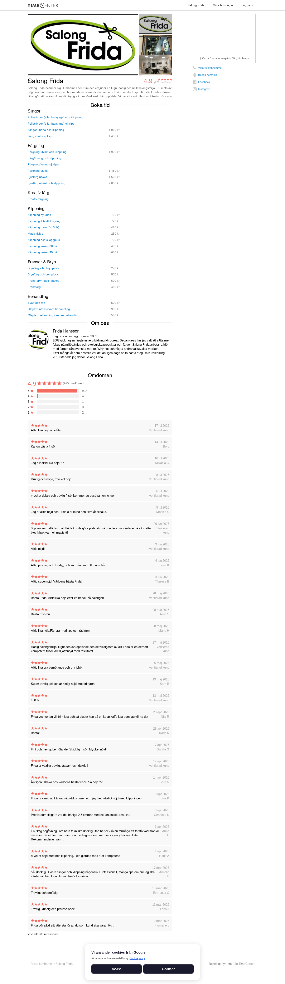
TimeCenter (247, 963)
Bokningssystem (220, 963)
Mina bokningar (223, 5)
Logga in (247, 5)
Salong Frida (196, 5)
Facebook (204, 82)
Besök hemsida (207, 74)
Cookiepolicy (137, 958)
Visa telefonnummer (210, 67)
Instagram (204, 89)
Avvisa (116, 969)
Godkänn (168, 969)
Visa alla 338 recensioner (43, 934)
